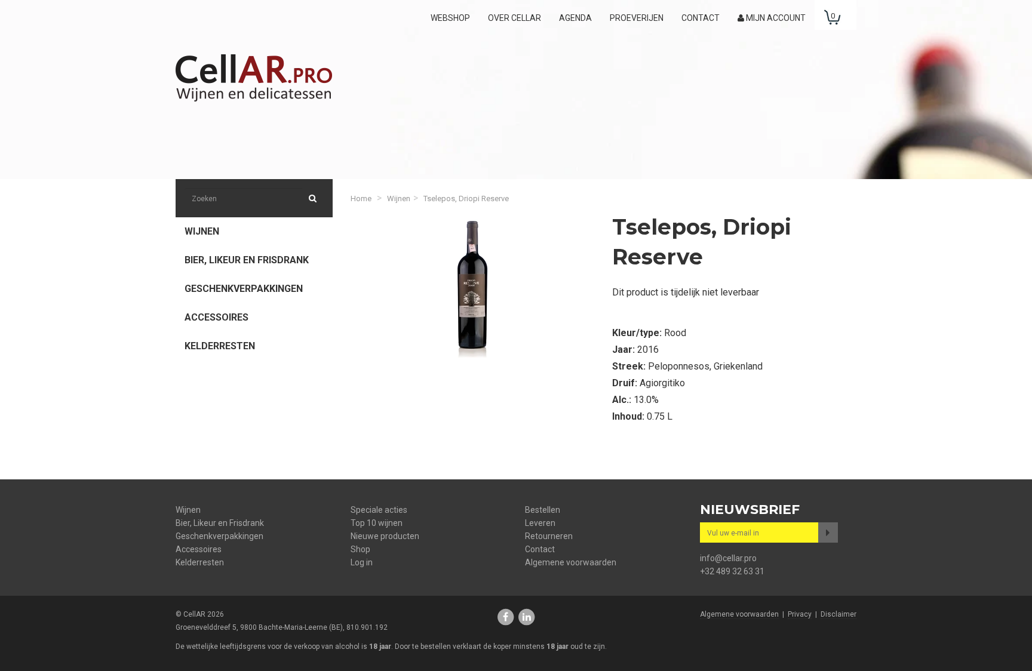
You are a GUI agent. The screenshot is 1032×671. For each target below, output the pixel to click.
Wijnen (202, 231)
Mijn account (775, 18)
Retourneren (549, 536)
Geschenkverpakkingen (244, 288)
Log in (362, 562)
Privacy (800, 614)
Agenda (575, 18)
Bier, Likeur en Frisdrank (247, 260)
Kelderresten (220, 346)
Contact (700, 18)
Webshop (450, 18)
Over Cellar (514, 18)
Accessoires (216, 317)
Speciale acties (379, 510)
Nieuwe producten (385, 536)
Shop (360, 549)
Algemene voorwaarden (570, 562)
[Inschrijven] (828, 532)
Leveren (540, 523)
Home (361, 198)
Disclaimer (838, 614)
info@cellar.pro (728, 558)
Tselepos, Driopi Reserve (466, 198)
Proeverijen (637, 18)
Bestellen (542, 510)
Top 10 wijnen (377, 523)
